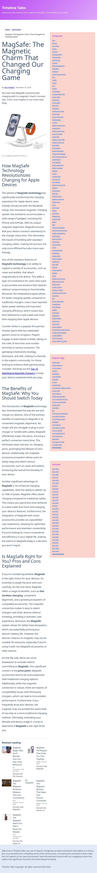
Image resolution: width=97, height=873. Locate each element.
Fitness (54, 89)
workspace (55, 253)
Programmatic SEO (58, 94)
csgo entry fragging (58, 416)
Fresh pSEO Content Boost (61, 330)
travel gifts (55, 137)
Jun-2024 (55, 494)
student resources (58, 143)
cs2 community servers (60, 399)
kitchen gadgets (57, 168)
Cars (53, 86)
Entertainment (57, 55)
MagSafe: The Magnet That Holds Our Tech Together (41, 753)
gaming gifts (56, 219)
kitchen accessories (58, 279)
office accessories (58, 282)
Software (55, 72)
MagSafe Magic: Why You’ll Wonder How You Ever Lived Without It (18, 756)
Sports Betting (57, 327)
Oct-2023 (55, 500)
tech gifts (55, 265)
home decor (56, 191)
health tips (55, 262)
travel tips (55, 296)
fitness (54, 211)
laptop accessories (58, 140)
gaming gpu (56, 405)
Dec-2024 (55, 540)
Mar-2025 (55, 548)
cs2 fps (54, 382)
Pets (53, 40)
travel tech (55, 313)
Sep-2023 (55, 497)
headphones (56, 304)
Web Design (56, 60)
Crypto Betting (57, 336)
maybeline (55, 374)
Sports (54, 49)
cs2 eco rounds (57, 431)
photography (56, 120)
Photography (56, 57)
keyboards (55, 316)
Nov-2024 (55, 483)
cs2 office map (57, 445)
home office (56, 97)
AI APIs (54, 123)
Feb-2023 (55, 489)
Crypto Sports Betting (59, 333)
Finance (54, 63)
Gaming (54, 52)
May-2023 (55, 480)
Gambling (55, 108)
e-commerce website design (61, 388)
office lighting (56, 318)
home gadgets (57, 270)
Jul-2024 (55, 486)
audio (54, 276)
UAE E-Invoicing (57, 338)
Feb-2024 (55, 517)
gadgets (55, 171)
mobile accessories (58, 126)
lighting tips (56, 216)
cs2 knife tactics (57, 436)
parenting (55, 213)
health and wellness (58, 233)
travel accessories (58, 111)
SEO (53, 77)
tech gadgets (56, 162)
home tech (55, 324)
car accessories (57, 134)
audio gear (55, 100)
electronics (56, 321)
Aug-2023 (55, 526)
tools (53, 205)
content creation (57, 290)
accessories (56, 179)
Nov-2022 (55, 531)
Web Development (58, 66)
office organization (58, 228)
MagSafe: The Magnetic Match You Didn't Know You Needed (17, 823)
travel (54, 248)
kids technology (57, 250)
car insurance (56, 368)
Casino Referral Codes (59, 341)
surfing (54, 371)
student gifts (56, 256)
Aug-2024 (55, 509)
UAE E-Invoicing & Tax (59, 157)
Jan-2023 (55, 477)
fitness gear (56, 202)
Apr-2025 (55, 546)
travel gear (56, 242)
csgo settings (56, 377)
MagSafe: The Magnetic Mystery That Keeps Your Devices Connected (41, 790)
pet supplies (56, 182)
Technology (56, 91)
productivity (56, 128)
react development (58, 433)
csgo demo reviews (58, 428)
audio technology (58, 151)
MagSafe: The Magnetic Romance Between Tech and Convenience (18, 789)
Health (54, 80)
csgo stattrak (56, 425)
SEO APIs (55, 106)
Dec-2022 (55, 475)
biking (54, 222)
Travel (54, 83)
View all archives (58, 554)
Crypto (54, 174)
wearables (55, 145)
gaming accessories (58, 185)
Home (7, 29)
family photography (58, 397)
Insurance (55, 46)
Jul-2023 (55, 506)
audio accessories (58, 199)
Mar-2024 (55, 534)
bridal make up (57, 365)
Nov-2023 (55, 469)
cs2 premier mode (58, 442)
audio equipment (57, 165)
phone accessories (58, 131)
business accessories (59, 293)
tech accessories (57, 117)
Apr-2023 (55, 520)
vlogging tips (56, 245)
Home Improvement (59, 74)
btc (53, 411)
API (53, 299)
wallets (54, 310)
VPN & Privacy (57, 196)
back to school (57, 239)
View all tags (56, 448)
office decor (56, 236)
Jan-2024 (55, 514)
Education (55, 69)
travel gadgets (57, 259)
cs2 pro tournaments (59, 402)
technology (16, 29)
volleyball (55, 422)
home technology (58, 301)
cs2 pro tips (56, 391)
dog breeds (56, 362)
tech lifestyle (56, 307)
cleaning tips (56, 177)
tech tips (55, 194)
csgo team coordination (60, 414)
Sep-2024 (55, 537)
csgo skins (55, 408)
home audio (56, 103)
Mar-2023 (55, 472)
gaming (54, 267)
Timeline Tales (14, 7)
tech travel (55, 208)
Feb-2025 (55, 543)
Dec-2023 (55, 528)
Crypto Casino (57, 287)
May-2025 (55, 551)
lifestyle (54, 188)
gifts (53, 225)
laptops (54, 273)
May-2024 (55, 523)
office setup (56, 284)
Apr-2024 (55, 503)
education (55, 439)
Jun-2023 (55, 511)
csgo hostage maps (58, 419)
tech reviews (56, 148)
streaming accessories (59, 231)
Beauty (54, 43)
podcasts (55, 380)
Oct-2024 (55, 492)
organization (56, 160)
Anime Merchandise (59, 154)
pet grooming (56, 394)
